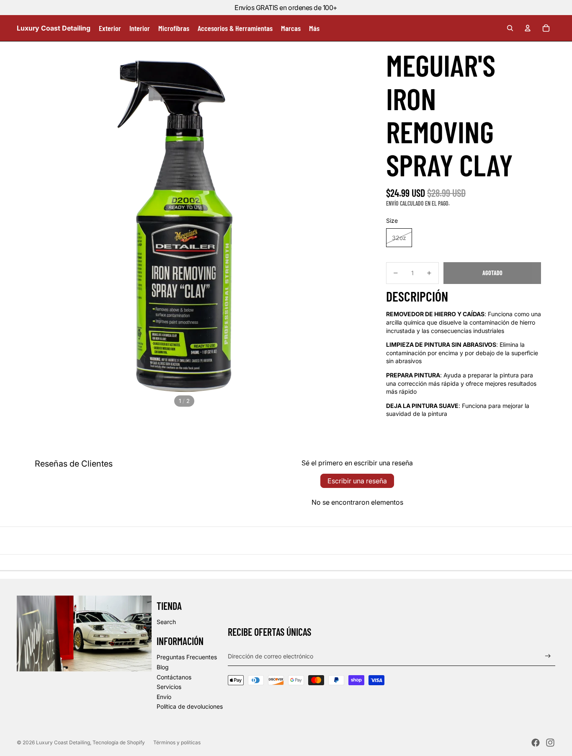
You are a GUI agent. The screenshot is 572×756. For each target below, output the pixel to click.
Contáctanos (174, 677)
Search (166, 621)
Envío (164, 696)
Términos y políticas (177, 742)
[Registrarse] (548, 656)
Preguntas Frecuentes (187, 657)
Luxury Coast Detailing (63, 742)
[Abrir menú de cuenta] (527, 28)
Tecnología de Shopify (119, 742)
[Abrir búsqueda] (510, 28)
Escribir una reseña (357, 481)
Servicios (169, 686)
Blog (163, 667)
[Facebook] (536, 743)
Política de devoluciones (190, 706)
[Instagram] (550, 743)
